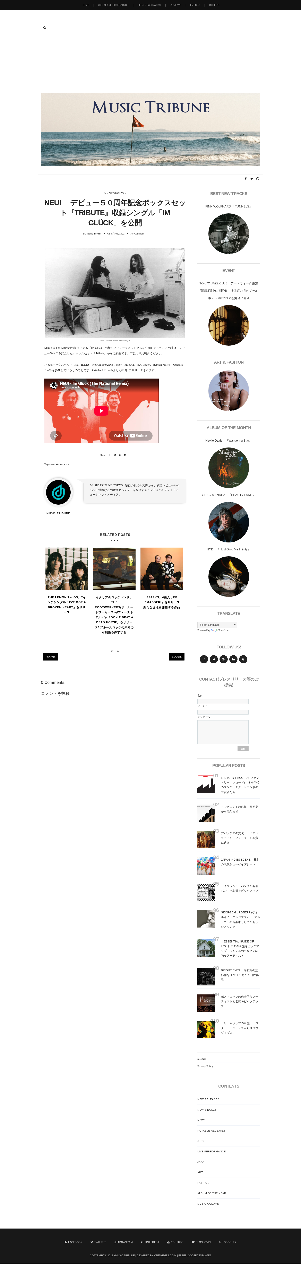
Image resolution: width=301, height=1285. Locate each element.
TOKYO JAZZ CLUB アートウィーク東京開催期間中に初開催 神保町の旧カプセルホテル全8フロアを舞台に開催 (228, 291)
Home (85, 5)
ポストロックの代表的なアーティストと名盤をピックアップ (239, 1001)
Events (195, 5)
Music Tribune (94, 233)
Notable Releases (211, 1130)
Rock (66, 464)
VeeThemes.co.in (165, 1255)
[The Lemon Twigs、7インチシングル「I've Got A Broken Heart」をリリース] (66, 569)
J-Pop (201, 1141)
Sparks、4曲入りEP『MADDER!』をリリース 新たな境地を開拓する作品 (162, 602)
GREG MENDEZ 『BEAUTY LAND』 (229, 495)
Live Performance (211, 1151)
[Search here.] (44, 28)
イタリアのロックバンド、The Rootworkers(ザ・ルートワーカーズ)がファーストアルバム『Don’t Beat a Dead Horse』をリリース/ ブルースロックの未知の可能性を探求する (114, 615)
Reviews (175, 5)
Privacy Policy (205, 1066)
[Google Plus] (224, 659)
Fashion (203, 1182)
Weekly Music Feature (113, 5)
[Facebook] (204, 659)
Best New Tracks (149, 5)
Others (214, 5)
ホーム (115, 651)
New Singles (115, 193)
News (201, 1120)
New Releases (208, 1099)
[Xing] (243, 659)
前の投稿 (177, 656)
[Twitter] (214, 659)
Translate (223, 630)
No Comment (137, 233)
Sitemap (201, 1059)
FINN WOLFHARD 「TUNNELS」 (228, 206)
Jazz (200, 1162)
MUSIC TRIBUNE (125, 1255)
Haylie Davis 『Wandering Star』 (228, 440)
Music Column (208, 1203)
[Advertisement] (150, 62)
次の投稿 (50, 656)
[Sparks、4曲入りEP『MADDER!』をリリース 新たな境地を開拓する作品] (161, 569)
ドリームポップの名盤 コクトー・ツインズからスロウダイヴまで (239, 1027)
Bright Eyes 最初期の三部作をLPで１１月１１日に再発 (240, 975)
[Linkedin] (233, 659)
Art (200, 1172)
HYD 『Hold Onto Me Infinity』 (229, 549)
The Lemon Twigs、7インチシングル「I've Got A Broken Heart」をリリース (67, 605)
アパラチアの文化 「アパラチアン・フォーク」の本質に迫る (239, 838)
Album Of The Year (211, 1193)
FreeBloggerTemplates (194, 1255)
